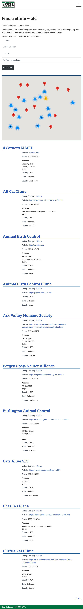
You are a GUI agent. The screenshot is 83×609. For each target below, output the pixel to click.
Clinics (39, 196)
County (6, 53)
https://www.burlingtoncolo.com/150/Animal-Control (49, 419)
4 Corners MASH (17, 147)
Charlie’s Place (16, 505)
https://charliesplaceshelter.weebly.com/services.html (49, 515)
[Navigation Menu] (78, 5)
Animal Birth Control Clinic (27, 283)
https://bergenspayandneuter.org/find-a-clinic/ (46, 375)
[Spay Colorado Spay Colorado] (8, 5)
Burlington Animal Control (26, 410)
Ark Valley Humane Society (28, 315)
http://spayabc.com (36, 245)
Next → (78, 599)
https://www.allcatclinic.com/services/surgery (46, 200)
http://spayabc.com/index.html (40, 293)
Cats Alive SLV (16, 461)
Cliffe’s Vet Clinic (18, 550)
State (7, 40)
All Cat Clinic (14, 191)
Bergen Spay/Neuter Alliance (29, 365)
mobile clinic (34, 153)
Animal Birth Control (21, 236)
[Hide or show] (30, 25)
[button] (34, 107)
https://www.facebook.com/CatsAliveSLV (44, 470)
